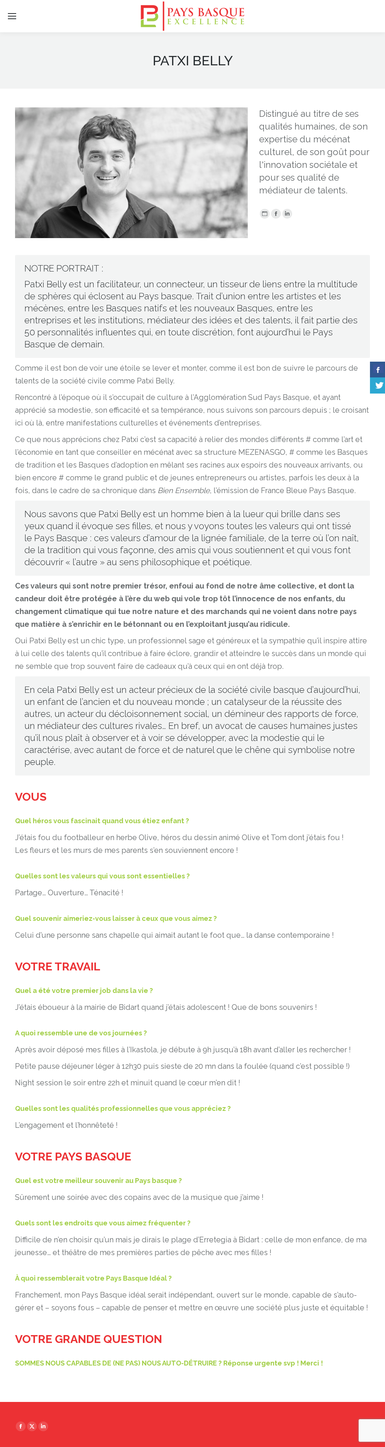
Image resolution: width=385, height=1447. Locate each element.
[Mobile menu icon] (12, 16)
